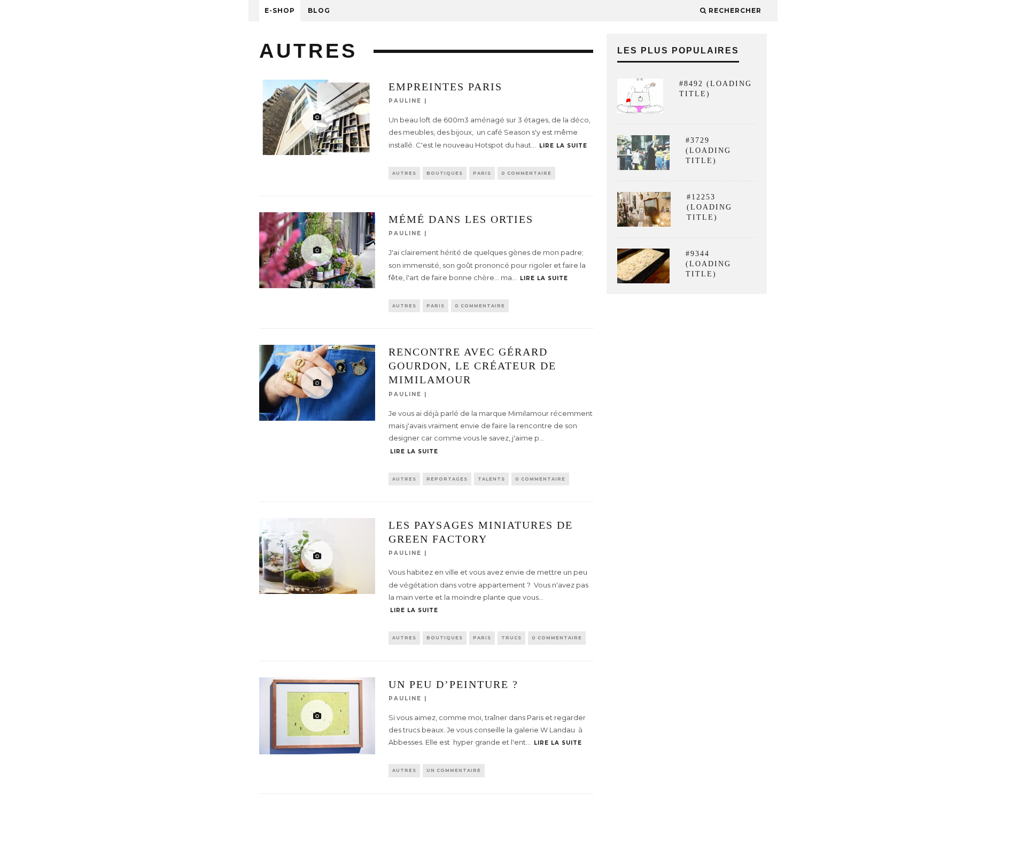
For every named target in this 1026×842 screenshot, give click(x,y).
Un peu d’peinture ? (453, 684)
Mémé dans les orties (460, 219)
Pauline (405, 100)
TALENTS (491, 479)
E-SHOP (280, 10)
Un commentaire (453, 770)
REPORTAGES (447, 479)
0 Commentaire (526, 173)
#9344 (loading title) (708, 264)
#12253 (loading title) (709, 207)
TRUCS (511, 637)
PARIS (482, 173)
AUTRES (404, 173)
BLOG (319, 10)
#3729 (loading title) (708, 150)
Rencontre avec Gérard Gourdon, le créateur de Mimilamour (472, 365)
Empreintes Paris (445, 86)
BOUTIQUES (444, 173)
